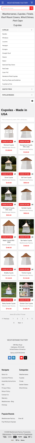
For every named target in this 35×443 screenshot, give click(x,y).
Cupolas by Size (7, 84)
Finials (21, 381)
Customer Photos (7, 378)
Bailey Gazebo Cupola (8, 303)
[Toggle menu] (2, 2)
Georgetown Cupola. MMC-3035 (26, 146)
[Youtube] (21, 357)
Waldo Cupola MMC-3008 (9, 241)
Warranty (4, 398)
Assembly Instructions (9, 381)
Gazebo (4, 34)
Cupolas (21, 378)
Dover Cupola (9, 177)
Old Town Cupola (26, 177)
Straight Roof (6, 53)
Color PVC (5, 72)
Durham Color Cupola (26, 303)
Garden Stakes (23, 384)
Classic (4, 57)
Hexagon (5, 45)
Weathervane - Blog (8, 401)
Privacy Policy (6, 388)
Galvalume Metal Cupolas (10, 76)
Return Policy (6, 391)
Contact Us (5, 394)
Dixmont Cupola (9, 145)
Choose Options (7, 141)
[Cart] (32, 2)
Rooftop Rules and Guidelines (11, 80)
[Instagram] (13, 357)
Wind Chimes (23, 388)
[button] (32, 101)
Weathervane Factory (8, 418)
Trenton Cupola (26, 273)
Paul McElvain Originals (9, 422)
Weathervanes (23, 374)
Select (4, 61)
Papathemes (28, 434)
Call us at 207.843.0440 (17, 353)
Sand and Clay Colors (8, 65)
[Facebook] (9, 357)
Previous (6, 318)
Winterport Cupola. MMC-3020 (9, 209)
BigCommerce (7, 434)
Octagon (5, 49)
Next (19, 323)
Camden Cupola (26, 208)
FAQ (3, 384)
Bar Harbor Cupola (26, 240)
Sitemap (4, 405)
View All (20, 418)
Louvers (4, 41)
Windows (5, 38)
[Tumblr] (17, 357)
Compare (15, 141)
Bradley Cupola (8, 273)
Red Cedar (5, 68)
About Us (4, 374)
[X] (25, 357)
